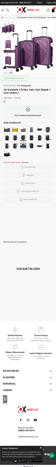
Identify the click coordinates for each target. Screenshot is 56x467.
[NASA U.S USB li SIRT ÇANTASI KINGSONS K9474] (47, 145)
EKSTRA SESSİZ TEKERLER (15, 242)
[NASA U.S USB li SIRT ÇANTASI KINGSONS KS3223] (31, 145)
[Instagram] (28, 420)
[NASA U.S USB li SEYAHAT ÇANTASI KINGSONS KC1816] (23, 145)
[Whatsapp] (52, 455)
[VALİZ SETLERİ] (7, 17)
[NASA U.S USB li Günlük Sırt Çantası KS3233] (15, 145)
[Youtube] (35, 420)
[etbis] (7, 399)
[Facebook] (21, 420)
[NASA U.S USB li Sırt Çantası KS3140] (47, 137)
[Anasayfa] (4, 17)
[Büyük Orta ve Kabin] (14, 17)
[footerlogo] (28, 409)
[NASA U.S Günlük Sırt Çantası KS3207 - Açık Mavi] (31, 129)
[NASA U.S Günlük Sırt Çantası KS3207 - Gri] (7, 145)
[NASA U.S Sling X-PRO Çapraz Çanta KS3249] (39, 129)
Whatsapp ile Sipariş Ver (15, 78)
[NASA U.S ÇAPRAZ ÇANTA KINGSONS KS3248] (39, 145)
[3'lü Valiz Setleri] (12, 17)
